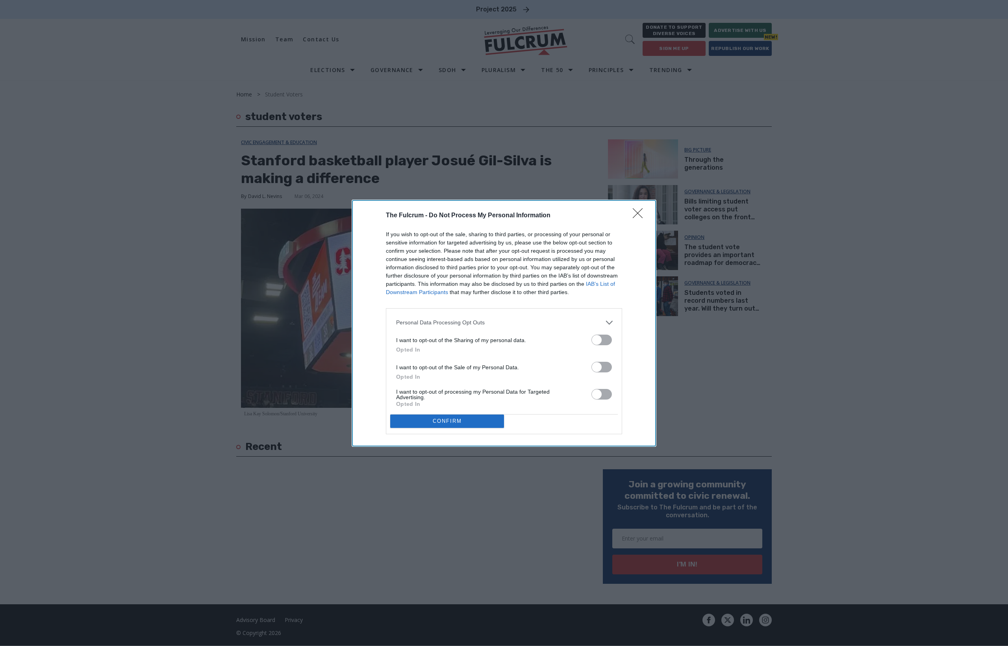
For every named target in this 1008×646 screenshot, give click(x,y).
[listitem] (504, 322)
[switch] (601, 340)
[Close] (640, 215)
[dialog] (504, 323)
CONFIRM (447, 421)
